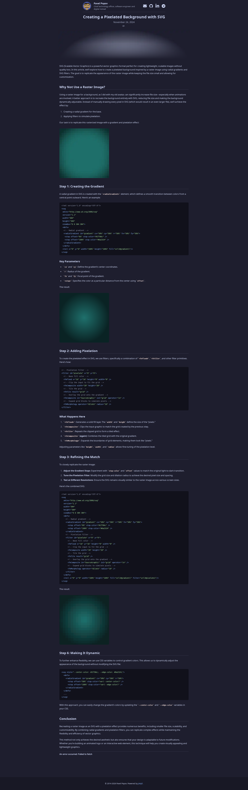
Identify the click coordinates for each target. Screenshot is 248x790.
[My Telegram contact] (163, 6)
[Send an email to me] (145, 6)
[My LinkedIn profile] (157, 6)
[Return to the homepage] (87, 6)
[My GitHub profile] (151, 6)
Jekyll (140, 783)
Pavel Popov (101, 3)
